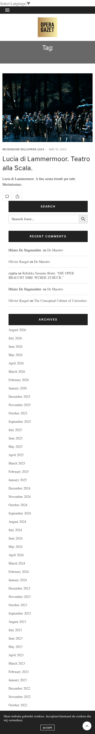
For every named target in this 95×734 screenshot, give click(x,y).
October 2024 (18, 504)
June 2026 (15, 346)
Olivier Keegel (19, 261)
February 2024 (19, 571)
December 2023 (19, 588)
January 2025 (18, 479)
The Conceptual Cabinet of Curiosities (60, 300)
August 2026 (17, 329)
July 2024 (15, 530)
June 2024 (15, 538)
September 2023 (20, 613)
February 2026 (19, 379)
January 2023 (18, 680)
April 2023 (16, 655)
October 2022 (18, 705)
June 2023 (15, 638)
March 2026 (17, 371)
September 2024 (20, 513)
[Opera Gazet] (47, 27)
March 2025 (17, 463)
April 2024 (16, 555)
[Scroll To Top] (87, 725)
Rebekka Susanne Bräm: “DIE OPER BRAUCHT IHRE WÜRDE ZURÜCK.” (41, 275)
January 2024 (18, 580)
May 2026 (15, 354)
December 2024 (19, 488)
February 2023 (19, 671)
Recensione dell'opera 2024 (23, 149)
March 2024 (17, 563)
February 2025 (19, 471)
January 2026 (18, 388)
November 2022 (20, 696)
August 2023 (17, 621)
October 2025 (18, 413)
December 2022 (19, 688)
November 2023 (20, 596)
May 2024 (15, 546)
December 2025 (19, 396)
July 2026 (15, 338)
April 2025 (16, 454)
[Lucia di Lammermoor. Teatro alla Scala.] (47, 107)
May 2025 (15, 446)
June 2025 (15, 438)
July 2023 (15, 630)
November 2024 (20, 496)
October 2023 (18, 605)
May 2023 (15, 646)
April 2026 (16, 363)
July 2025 (15, 429)
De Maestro (55, 250)
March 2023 (17, 663)
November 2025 (20, 404)
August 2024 (17, 521)
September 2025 (20, 421)
